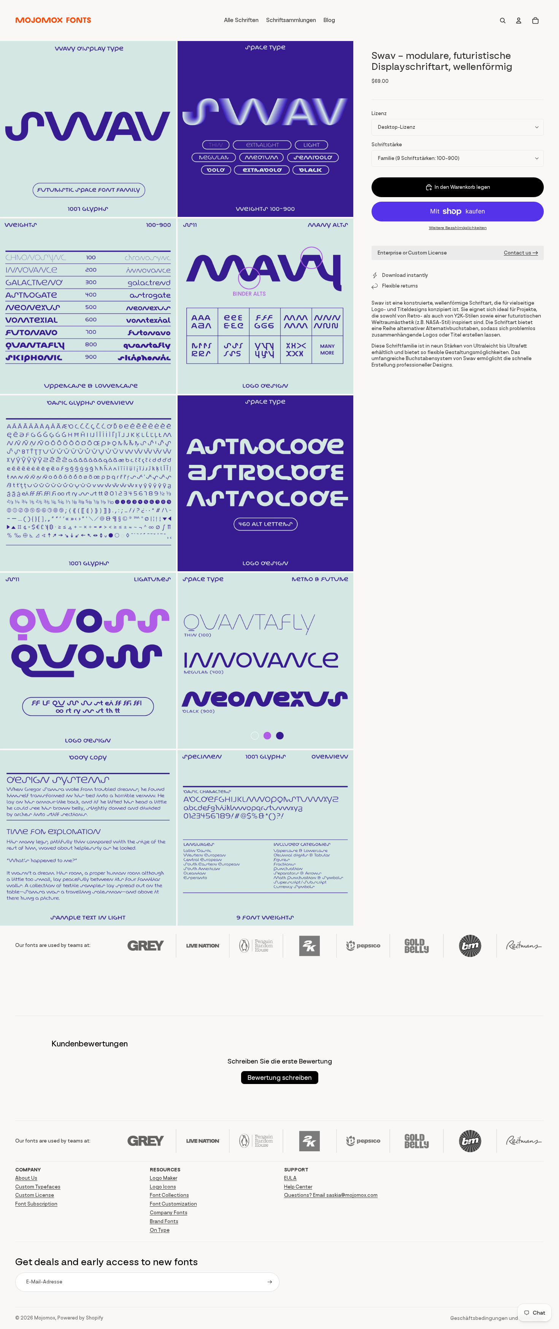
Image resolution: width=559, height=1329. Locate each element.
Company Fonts (168, 1212)
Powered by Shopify (80, 1318)
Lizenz (379, 113)
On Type (160, 1230)
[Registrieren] (270, 1282)
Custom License (34, 1195)
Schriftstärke (387, 144)
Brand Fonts (164, 1221)
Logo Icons (163, 1187)
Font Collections (169, 1195)
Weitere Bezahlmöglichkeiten (458, 227)
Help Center (298, 1187)
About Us (26, 1178)
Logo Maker (163, 1178)
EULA (290, 1178)
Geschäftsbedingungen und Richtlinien (497, 1318)
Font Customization (173, 1204)
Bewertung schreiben (280, 1077)
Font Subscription (36, 1204)
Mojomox (44, 1318)
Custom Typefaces (37, 1187)
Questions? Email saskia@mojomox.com (331, 1195)
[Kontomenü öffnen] (518, 20)
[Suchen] (502, 20)
